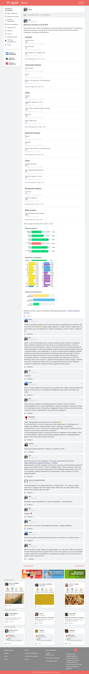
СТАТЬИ (6, 659)
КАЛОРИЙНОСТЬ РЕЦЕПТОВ (31, 656)
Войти (81, 3)
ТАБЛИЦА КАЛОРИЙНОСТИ (31, 653)
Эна (30, 9)
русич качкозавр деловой (37, 480)
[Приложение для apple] (12, 58)
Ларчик (31, 443)
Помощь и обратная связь (12, 49)
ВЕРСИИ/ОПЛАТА (50, 655)
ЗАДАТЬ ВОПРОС (50, 658)
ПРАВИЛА (55, 661)
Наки (30, 319)
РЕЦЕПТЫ (6, 653)
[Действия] (82, 321)
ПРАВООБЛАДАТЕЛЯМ (51, 650)
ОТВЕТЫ (27, 659)
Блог (25, 15)
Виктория (32, 417)
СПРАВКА (48, 653)
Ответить (30, 334)
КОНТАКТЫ (57, 658)
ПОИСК (26, 650)
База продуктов (45, 15)
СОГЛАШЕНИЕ (49, 661)
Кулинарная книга (33, 15)
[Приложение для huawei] (12, 63)
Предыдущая (28, 566)
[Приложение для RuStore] (12, 53)
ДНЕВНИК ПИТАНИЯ (9, 650)
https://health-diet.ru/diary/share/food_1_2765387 (40, 463)
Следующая (79, 566)
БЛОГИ (5, 656)
